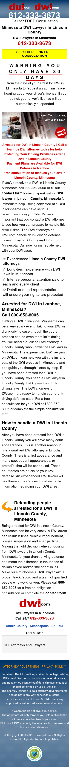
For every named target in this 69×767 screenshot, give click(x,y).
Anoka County (16, 625)
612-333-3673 (34, 15)
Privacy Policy (54, 666)
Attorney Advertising (21, 666)
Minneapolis (39, 625)
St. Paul (57, 625)
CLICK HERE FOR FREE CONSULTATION (34, 53)
